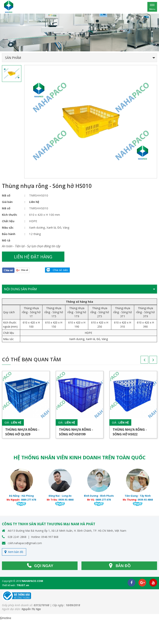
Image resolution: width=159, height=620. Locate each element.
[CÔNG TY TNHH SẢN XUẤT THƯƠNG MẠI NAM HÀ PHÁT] (9, 6)
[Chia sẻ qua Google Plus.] (22, 270)
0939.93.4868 (65, 499)
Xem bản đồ (15, 552)
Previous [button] (140, 361)
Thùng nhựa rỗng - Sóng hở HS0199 (76, 431)
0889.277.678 (28, 499)
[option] (79, 32)
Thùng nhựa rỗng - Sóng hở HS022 (130, 431)
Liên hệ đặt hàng (33, 257)
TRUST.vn (23, 585)
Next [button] (149, 361)
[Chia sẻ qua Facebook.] (8, 270)
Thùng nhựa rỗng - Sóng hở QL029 (22, 431)
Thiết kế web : (9, 585)
